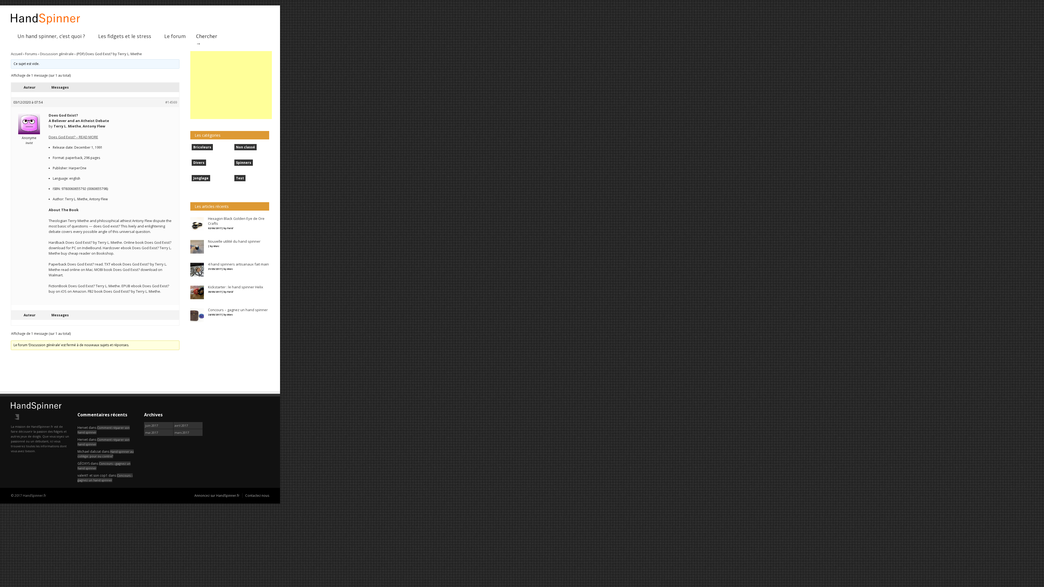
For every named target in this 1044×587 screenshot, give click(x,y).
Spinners (243, 162)
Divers (198, 162)
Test (240, 178)
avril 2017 (181, 425)
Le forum (175, 36)
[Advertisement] (231, 85)
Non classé (245, 147)
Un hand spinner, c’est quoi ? (51, 36)
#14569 (171, 102)
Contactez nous (257, 495)
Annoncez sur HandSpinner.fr (217, 495)
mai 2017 (151, 432)
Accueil (16, 53)
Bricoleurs (202, 147)
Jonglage (201, 178)
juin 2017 (151, 425)
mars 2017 (182, 432)
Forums (31, 53)
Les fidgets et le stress (124, 36)
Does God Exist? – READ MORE (73, 137)
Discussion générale (57, 53)
